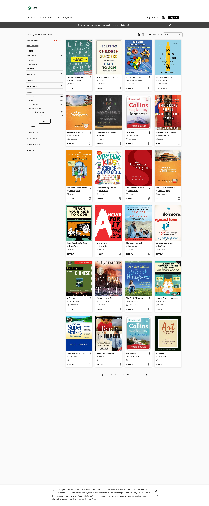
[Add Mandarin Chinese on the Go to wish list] (178, 198)
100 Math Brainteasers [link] (135, 77)
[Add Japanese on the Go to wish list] (90, 143)
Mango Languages (75, 136)
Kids (57, 17)
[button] (152, 18)
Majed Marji (162, 301)
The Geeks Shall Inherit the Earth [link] (167, 132)
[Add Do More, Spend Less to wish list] (178, 254)
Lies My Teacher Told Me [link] (77, 77)
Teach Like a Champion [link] (106, 353)
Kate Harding (103, 246)
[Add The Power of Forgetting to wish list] (119, 143)
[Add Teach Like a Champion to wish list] (119, 364)
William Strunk (133, 191)
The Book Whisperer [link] (134, 298)
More (44, 121)
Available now (33, 64)
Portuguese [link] (131, 353)
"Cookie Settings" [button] (85, 496)
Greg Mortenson (133, 246)
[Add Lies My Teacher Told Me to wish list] (90, 88)
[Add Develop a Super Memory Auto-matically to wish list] (90, 364)
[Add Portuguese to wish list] (149, 364)
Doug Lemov (103, 356)
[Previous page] (102, 374)
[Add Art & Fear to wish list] (178, 364)
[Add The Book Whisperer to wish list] (149, 309)
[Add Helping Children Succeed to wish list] (119, 88)
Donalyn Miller (133, 301)
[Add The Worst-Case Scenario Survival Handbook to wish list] (90, 198)
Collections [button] (44, 17)
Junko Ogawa (133, 136)
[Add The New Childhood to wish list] (178, 88)
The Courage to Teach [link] (106, 298)
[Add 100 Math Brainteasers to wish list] (149, 88)
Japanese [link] (130, 132)
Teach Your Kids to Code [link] (77, 243)
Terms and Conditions (94, 490)
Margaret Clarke (133, 356)
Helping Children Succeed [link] (107, 77)
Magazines (68, 17)
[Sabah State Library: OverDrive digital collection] (32, 8)
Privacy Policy (113, 490)
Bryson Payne (73, 246)
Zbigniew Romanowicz (136, 80)
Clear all (58, 41)
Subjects (31, 17)
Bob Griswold (73, 356)
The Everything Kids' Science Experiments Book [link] (108, 188)
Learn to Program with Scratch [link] (167, 298)
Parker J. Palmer (104, 301)
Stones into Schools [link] (134, 243)
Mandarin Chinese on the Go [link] (167, 188)
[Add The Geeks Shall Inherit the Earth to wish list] (178, 143)
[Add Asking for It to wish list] (119, 254)
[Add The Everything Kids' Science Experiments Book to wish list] (119, 198)
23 (141, 374)
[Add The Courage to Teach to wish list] (119, 309)
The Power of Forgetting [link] (106, 132)
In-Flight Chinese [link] (74, 298)
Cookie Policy (91, 499)
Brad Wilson (162, 246)
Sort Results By (155, 34)
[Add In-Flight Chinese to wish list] (90, 309)
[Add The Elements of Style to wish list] (149, 198)
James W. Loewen (75, 80)
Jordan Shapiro (163, 80)
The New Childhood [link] (164, 77)
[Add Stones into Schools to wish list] (149, 254)
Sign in (174, 17)
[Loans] (163, 18)
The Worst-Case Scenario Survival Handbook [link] (78, 188)
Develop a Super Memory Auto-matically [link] (78, 353)
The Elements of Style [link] (135, 188)
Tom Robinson (103, 191)
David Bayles (162, 356)
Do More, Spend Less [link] (164, 243)
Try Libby (82, 25)
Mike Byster (103, 136)
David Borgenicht (74, 191)
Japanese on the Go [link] (75, 132)
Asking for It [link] (102, 243)
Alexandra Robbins (164, 136)
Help (177, 3)
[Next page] (146, 374)
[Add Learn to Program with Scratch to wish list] (178, 309)
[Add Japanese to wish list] (149, 143)
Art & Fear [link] (160, 353)
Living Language (74, 301)
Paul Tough (102, 80)
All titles (31, 60)
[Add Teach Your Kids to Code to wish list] (90, 254)
